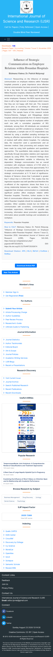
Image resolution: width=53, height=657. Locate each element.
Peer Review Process (14, 319)
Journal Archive (12, 382)
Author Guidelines (13, 316)
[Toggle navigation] (7, 39)
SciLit (8, 557)
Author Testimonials (14, 343)
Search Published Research (17, 385)
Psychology (21, 501)
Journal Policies (12, 354)
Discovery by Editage (14, 542)
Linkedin (9, 617)
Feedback (6, 580)
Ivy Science (10, 546)
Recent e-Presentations (15, 365)
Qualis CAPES (11, 531)
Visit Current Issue (13, 378)
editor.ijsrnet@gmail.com (18, 600)
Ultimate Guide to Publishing (17, 327)
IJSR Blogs (10, 362)
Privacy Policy (7, 588)
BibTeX (35, 251)
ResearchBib (11, 568)
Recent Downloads (13, 393)
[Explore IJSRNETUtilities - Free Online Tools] (26, 428)
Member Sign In (12, 292)
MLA (29, 251)
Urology (38, 497)
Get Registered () (15, 296)
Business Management (12, 497)
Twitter (8, 623)
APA (23, 251)
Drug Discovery (28, 497)
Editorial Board (12, 347)
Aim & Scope (11, 351)
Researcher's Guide (14, 323)
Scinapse (9, 561)
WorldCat (9, 549)
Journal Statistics (13, 340)
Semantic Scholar (13, 564)
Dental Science (9, 501)
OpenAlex (10, 553)
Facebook (10, 611)
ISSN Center (11, 535)
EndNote (43, 251)
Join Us (5, 584)
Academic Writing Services (17, 358)
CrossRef (9, 538)
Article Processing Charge (16, 312)
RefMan (7, 254)
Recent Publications (14, 389)
